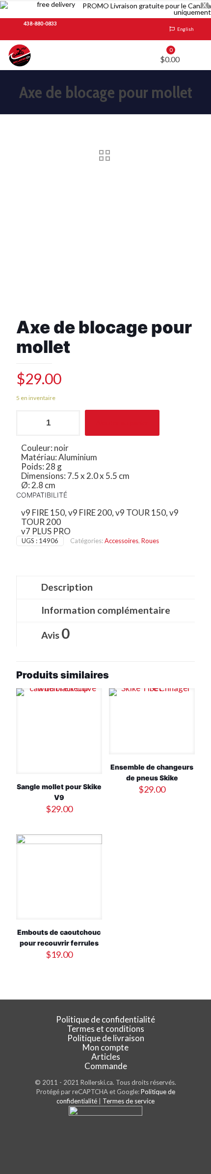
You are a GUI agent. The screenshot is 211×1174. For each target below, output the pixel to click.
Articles (105, 1056)
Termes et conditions (105, 1029)
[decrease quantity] (27, 423)
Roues (150, 541)
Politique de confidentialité (105, 1019)
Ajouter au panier (122, 422)
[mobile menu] (197, 55)
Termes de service (129, 1101)
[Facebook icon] (105, 1140)
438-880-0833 (40, 23)
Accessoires (121, 541)
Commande (105, 1066)
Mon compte (105, 1047)
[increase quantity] (69, 423)
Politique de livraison (105, 1038)
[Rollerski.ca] (19, 55)
